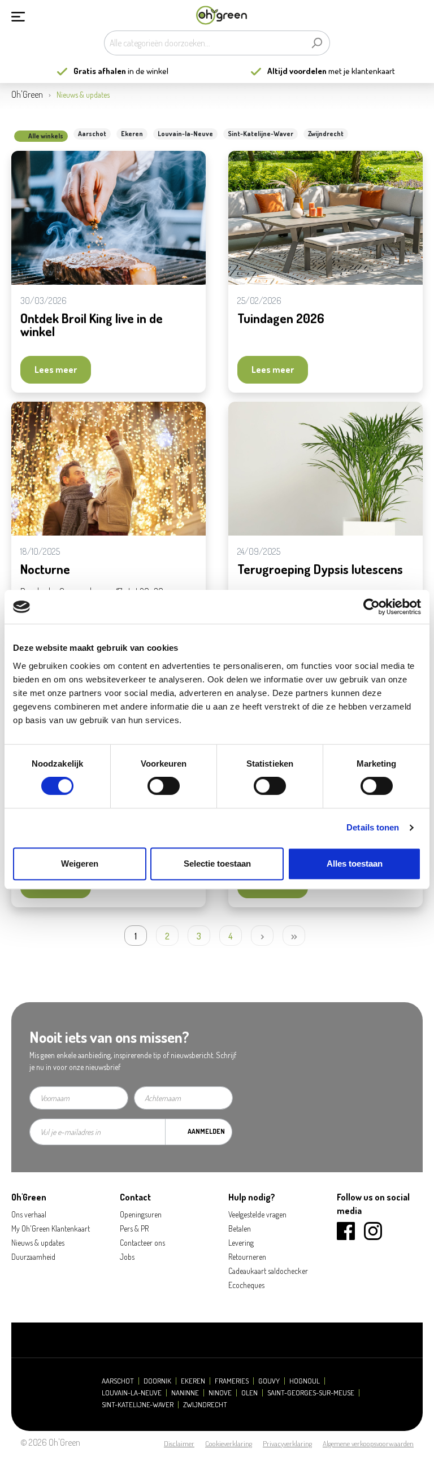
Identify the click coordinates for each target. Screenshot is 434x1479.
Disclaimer (179, 1443)
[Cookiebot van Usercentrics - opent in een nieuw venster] (371, 606)
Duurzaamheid (33, 1257)
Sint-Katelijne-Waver (260, 133)
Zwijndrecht (326, 133)
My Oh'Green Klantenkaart (50, 1228)
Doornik (157, 1381)
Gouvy (269, 1381)
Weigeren (79, 863)
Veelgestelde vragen (257, 1214)
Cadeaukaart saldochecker (268, 1271)
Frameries (232, 1381)
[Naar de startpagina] (221, 15)
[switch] (163, 786)
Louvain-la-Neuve (185, 133)
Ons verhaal (28, 1214)
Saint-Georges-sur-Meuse (310, 1393)
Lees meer (55, 369)
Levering (241, 1242)
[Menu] (18, 15)
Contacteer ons (142, 1242)
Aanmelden (206, 1131)
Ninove (220, 1393)
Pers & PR (134, 1228)
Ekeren (132, 133)
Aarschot (92, 133)
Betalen (239, 1228)
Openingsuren (141, 1214)
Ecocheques (246, 1285)
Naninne (185, 1393)
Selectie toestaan (217, 863)
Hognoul (304, 1381)
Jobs (127, 1257)
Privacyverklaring (287, 1443)
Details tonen (372, 827)
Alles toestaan (355, 863)
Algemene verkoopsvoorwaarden (368, 1443)
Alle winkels (45, 136)
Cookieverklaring (228, 1443)
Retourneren (247, 1257)
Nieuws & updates (37, 1242)
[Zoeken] (316, 43)
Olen (249, 1393)
